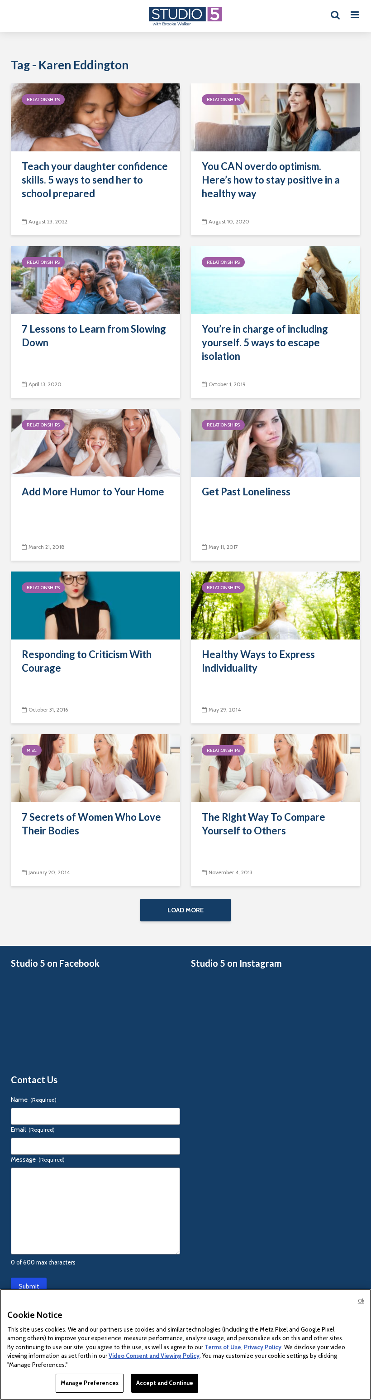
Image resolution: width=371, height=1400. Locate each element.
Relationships (43, 99)
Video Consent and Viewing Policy (154, 1355)
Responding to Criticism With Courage (87, 661)
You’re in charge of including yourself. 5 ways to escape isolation (265, 342)
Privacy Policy (262, 1347)
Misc (32, 750)
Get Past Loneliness (246, 491)
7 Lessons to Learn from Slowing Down (94, 336)
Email (33, 1129)
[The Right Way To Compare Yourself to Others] (275, 767)
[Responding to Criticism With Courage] (95, 605)
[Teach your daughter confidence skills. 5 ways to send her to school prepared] (95, 116)
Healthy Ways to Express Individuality (258, 661)
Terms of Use (223, 1347)
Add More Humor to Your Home (93, 491)
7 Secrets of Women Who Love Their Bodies (91, 824)
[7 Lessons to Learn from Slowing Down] (95, 279)
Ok (361, 1301)
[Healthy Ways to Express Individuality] (275, 605)
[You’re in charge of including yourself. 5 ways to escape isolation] (275, 279)
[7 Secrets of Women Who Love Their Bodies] (95, 767)
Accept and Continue (164, 1382)
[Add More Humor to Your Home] (95, 442)
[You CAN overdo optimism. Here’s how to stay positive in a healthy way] (275, 116)
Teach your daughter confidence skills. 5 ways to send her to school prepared (95, 179)
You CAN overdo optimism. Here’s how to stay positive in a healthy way (271, 179)
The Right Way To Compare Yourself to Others (263, 824)
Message (38, 1159)
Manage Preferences (90, 1382)
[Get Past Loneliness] (275, 442)
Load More (185, 910)
